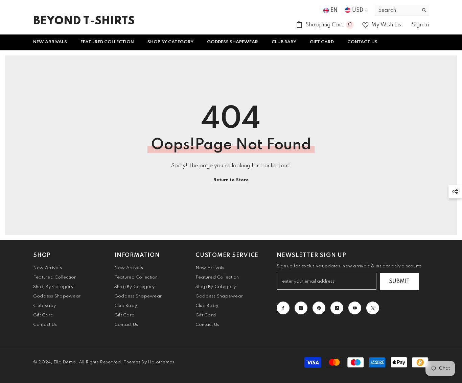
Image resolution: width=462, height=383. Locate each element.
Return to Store (231, 180)
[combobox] (396, 10)
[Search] (402, 10)
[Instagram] (301, 308)
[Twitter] (372, 308)
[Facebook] (283, 308)
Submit (399, 281)
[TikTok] (336, 308)
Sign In (420, 25)
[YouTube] (354, 308)
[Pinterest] (319, 308)
